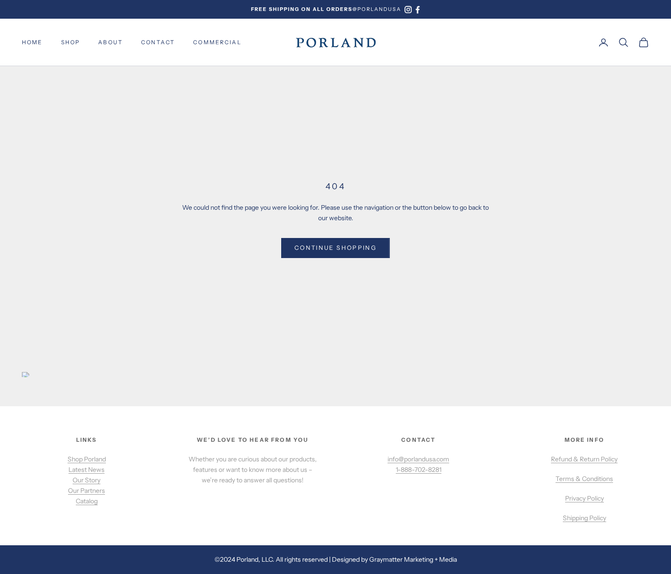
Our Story (86, 480)
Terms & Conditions (584, 479)
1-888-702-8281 (418, 469)
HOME (32, 42)
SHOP (70, 42)
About (110, 42)
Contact (158, 42)
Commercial (217, 42)
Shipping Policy (584, 518)
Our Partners (86, 490)
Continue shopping (335, 247)
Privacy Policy (584, 498)
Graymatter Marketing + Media (413, 559)
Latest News (86, 469)
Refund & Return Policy (584, 459)
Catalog (87, 501)
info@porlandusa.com (418, 459)
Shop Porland (87, 459)
